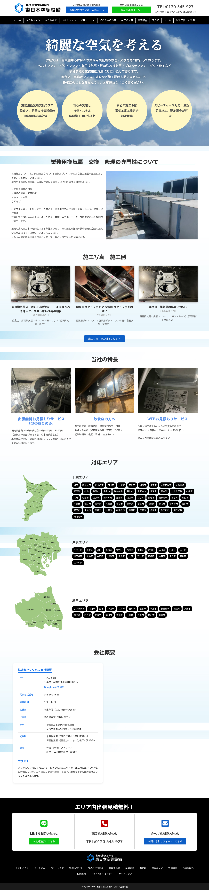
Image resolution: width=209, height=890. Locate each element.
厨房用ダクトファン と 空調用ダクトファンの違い (104, 309)
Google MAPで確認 (54, 687)
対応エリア (157, 867)
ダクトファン (22, 867)
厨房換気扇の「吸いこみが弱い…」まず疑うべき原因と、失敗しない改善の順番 (41, 309)
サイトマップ (125, 873)
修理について (76, 867)
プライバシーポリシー (102, 873)
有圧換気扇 (114, 867)
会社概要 (172, 867)
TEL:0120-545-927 (175, 6)
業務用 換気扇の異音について (168, 307)
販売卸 (143, 867)
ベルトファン (57, 867)
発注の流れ (188, 867)
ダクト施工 (39, 867)
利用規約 (81, 873)
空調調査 (129, 867)
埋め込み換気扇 (96, 867)
